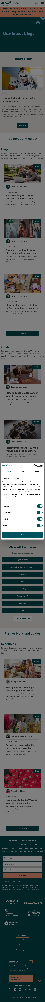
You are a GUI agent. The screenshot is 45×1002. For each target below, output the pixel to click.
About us (22, 940)
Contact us (22, 945)
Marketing (22, 589)
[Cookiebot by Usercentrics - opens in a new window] (33, 465)
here (18, 882)
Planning (22, 603)
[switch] (40, 512)
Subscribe (22, 876)
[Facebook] (15, 989)
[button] (42, 3)
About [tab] (37, 471)
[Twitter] (10, 989)
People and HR (22, 596)
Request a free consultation (16, 978)
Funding (22, 574)
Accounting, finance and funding (22, 567)
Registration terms (22, 975)
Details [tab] (22, 471)
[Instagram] (20, 989)
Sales (22, 611)
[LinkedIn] (25, 989)
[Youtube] (30, 989)
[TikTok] (35, 989)
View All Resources (22, 618)
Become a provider (22, 950)
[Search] (36, 3)
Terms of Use (27, 885)
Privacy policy (22, 970)
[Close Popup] (39, 981)
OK (22, 535)
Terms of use (22, 965)
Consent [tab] (8, 471)
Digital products (22, 560)
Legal (22, 582)
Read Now (22, 125)
